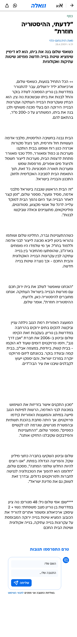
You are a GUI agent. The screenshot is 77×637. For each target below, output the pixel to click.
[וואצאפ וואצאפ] (15, 5)
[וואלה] (38, 5)
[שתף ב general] (7, 5)
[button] (59, 5)
